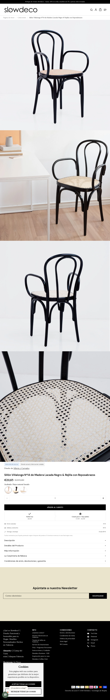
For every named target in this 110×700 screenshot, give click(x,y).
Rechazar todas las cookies (23, 692)
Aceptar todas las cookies (23, 684)
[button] (8, 490)
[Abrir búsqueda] (91, 10)
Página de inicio (8, 18)
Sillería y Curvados (21, 468)
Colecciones (22, 18)
